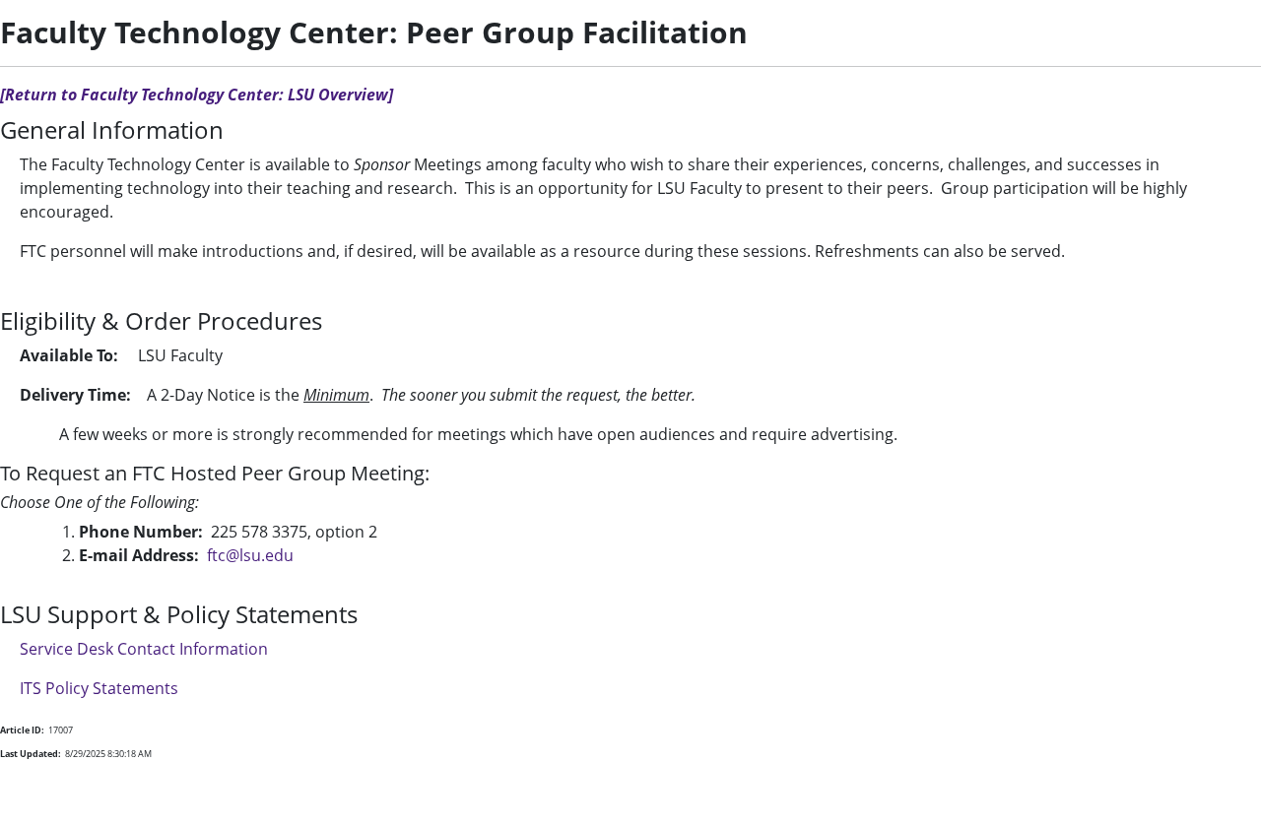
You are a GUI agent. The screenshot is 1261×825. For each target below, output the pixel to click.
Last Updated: (30, 753)
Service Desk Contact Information (144, 649)
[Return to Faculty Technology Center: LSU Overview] (196, 94)
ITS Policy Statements (99, 688)
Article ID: (22, 730)
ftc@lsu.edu (250, 555)
